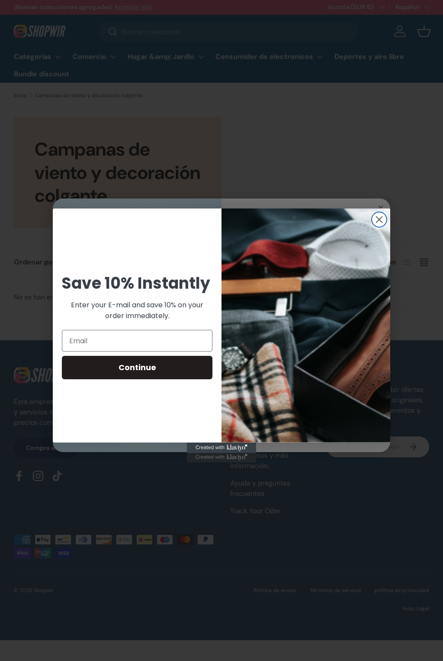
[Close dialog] (379, 219)
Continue (137, 367)
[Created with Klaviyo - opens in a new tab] (221, 448)
